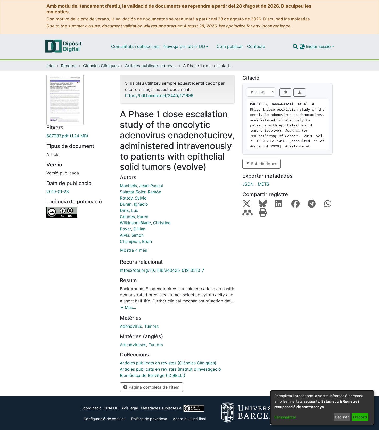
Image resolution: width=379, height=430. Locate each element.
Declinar (342, 417)
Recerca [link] (69, 65)
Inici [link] (50, 65)
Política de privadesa (149, 419)
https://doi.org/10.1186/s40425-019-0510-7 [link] (162, 270)
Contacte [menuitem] (256, 46)
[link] (79, 136)
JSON (247, 184)
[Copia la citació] (285, 92)
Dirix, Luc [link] (129, 210)
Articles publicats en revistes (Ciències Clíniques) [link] (151, 65)
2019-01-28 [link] (57, 191)
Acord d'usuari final (189, 419)
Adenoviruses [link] (133, 344)
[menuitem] (185, 46)
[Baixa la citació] (299, 92)
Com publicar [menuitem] (230, 46)
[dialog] (322, 408)
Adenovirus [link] (131, 326)
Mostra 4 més (133, 250)
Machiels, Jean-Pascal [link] (141, 185)
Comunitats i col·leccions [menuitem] (135, 46)
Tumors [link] (151, 326)
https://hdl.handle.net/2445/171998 (159, 95)
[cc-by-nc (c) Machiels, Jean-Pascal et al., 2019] (79, 212)
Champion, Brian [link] (136, 241)
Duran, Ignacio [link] (134, 204)
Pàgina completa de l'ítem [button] (153, 387)
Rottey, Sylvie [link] (133, 198)
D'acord (360, 417)
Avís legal (129, 408)
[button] (295, 46)
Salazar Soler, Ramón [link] (140, 191)
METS (263, 184)
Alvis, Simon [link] (132, 235)
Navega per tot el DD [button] (184, 46)
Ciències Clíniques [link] (101, 65)
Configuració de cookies (105, 419)
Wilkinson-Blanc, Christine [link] (145, 222)
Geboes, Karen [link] (134, 216)
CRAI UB (111, 408)
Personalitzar (285, 417)
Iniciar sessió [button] (319, 46)
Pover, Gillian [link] (132, 229)
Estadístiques (263, 163)
